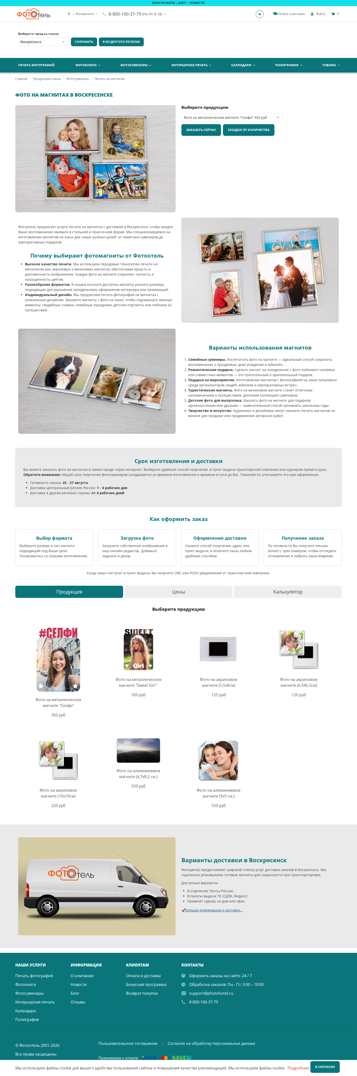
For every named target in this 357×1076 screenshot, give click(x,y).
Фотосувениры (134, 65)
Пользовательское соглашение (128, 1043)
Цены (178, 591)
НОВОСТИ (197, 3)
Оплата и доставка (143, 975)
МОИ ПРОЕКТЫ (163, 3)
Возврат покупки (142, 993)
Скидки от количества (249, 130)
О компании (82, 975)
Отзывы (78, 1002)
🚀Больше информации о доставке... (212, 910)
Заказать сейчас (201, 130)
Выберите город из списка (38, 34)
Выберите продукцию (204, 107)
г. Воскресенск (83, 14)
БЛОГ (182, 3)
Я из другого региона (121, 42)
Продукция (69, 591)
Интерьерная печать (189, 65)
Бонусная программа (146, 984)
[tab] (69, 592)
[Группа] (261, 14)
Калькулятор (288, 591)
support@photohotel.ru (211, 993)
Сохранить (84, 42)
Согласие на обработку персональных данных (211, 1043)
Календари (241, 65)
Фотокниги (86, 65)
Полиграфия (286, 65)
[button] (171, 109)
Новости (79, 984)
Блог (75, 993)
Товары (329, 65)
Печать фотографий (36, 65)
